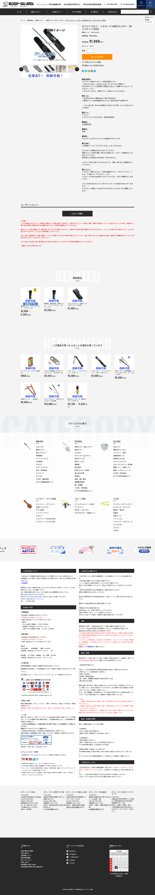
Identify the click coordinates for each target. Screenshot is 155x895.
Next (77, 69)
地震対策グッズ (118, 455)
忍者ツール (117, 516)
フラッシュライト (42, 458)
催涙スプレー (40, 20)
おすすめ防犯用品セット (83, 491)
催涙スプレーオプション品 (54, 20)
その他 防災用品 (119, 473)
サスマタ (39, 476)
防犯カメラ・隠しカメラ (83, 447)
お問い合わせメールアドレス (35, 599)
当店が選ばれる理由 (27, 851)
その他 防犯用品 (81, 488)
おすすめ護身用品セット (44, 482)
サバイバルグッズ (119, 461)
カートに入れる (97, 57)
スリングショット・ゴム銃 (84, 504)
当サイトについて (26, 860)
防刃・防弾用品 (41, 470)
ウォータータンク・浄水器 (122, 464)
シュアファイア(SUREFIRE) (46, 519)
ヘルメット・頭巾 (119, 453)
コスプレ (116, 527)
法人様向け (94, 12)
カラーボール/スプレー (83, 455)
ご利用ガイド (56, 12)
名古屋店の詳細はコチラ (96, 809)
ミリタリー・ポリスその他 (45, 521)
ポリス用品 (40, 510)
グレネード (40, 473)
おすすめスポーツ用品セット (85, 513)
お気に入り (93, 62)
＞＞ (127, 851)
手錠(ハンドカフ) (42, 507)
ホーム (19, 12)
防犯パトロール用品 (82, 470)
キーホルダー (118, 524)
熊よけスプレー (41, 453)
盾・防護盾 (79, 485)
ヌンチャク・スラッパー (122, 507)
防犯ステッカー (80, 458)
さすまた (78, 453)
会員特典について (26, 855)
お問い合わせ (112, 12)
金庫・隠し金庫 (80, 479)
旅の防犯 (78, 467)
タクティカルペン (42, 467)
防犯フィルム (79, 461)
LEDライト (117, 447)
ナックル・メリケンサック (122, 504)
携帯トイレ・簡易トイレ (122, 467)
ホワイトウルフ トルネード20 (95, 84)
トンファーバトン (42, 513)
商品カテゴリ (35, 12)
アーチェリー (79, 507)
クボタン (39, 464)
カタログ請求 (76, 12)
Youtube (72, 860)
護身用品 (30, 20)
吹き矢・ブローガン (82, 510)
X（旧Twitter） (74, 857)
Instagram (72, 854)
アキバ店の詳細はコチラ (50, 809)
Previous (21, 69)
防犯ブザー (79, 450)
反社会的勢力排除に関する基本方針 (32, 867)
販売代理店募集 (25, 858)
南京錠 (77, 476)
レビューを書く (77, 213)
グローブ (39, 516)
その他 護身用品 (42, 479)
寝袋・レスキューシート (122, 470)
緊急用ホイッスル (119, 450)
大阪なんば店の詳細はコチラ (75, 807)
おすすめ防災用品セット (122, 476)
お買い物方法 (25, 853)
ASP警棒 (39, 461)
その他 (115, 530)
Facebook (72, 851)
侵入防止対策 (79, 473)
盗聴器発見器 (79, 482)
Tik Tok (72, 863)
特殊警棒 (39, 455)
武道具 (115, 513)
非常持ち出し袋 (118, 458)
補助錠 (77, 464)
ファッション (118, 519)
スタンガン (40, 447)
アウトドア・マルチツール (122, 521)
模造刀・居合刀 (118, 510)
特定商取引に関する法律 (28, 864)
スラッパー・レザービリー (45, 504)
